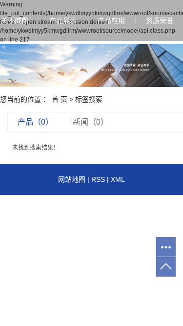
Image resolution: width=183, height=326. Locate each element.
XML (118, 179)
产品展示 (63, 20)
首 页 (59, 99)
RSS (98, 179)
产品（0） (35, 122)
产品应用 (111, 20)
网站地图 (71, 179)
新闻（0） (90, 122)
